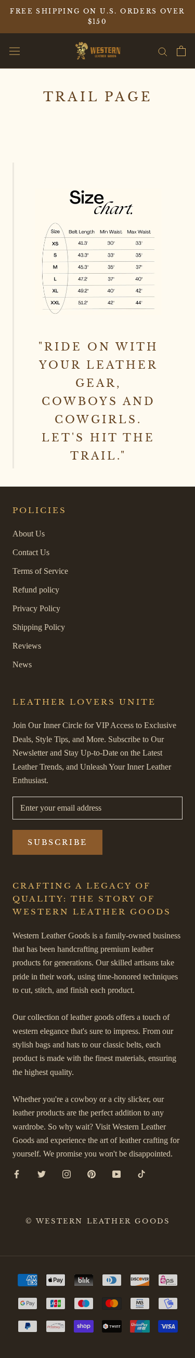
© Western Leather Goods (97, 1221)
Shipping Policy (38, 627)
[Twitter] (41, 1173)
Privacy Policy (36, 608)
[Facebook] (16, 1173)
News (22, 664)
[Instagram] (66, 1173)
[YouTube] (116, 1173)
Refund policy (35, 589)
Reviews (26, 645)
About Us (28, 533)
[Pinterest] (91, 1173)
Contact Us (30, 552)
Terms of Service (40, 571)
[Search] (162, 51)
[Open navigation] (14, 51)
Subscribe (57, 842)
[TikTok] (141, 1173)
